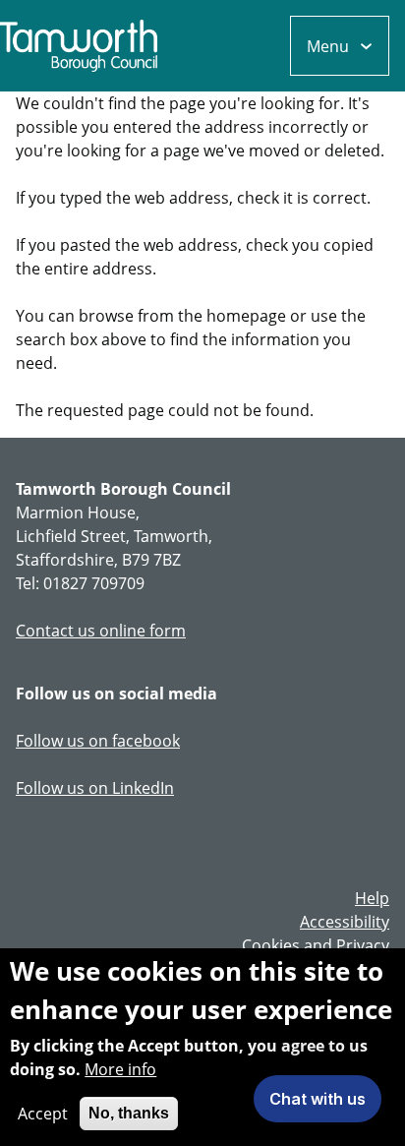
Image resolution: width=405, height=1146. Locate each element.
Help (372, 898)
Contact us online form (101, 630)
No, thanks (128, 1113)
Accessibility (344, 922)
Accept (43, 1113)
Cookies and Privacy (315, 945)
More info (120, 1069)
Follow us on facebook (98, 741)
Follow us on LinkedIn (95, 788)
